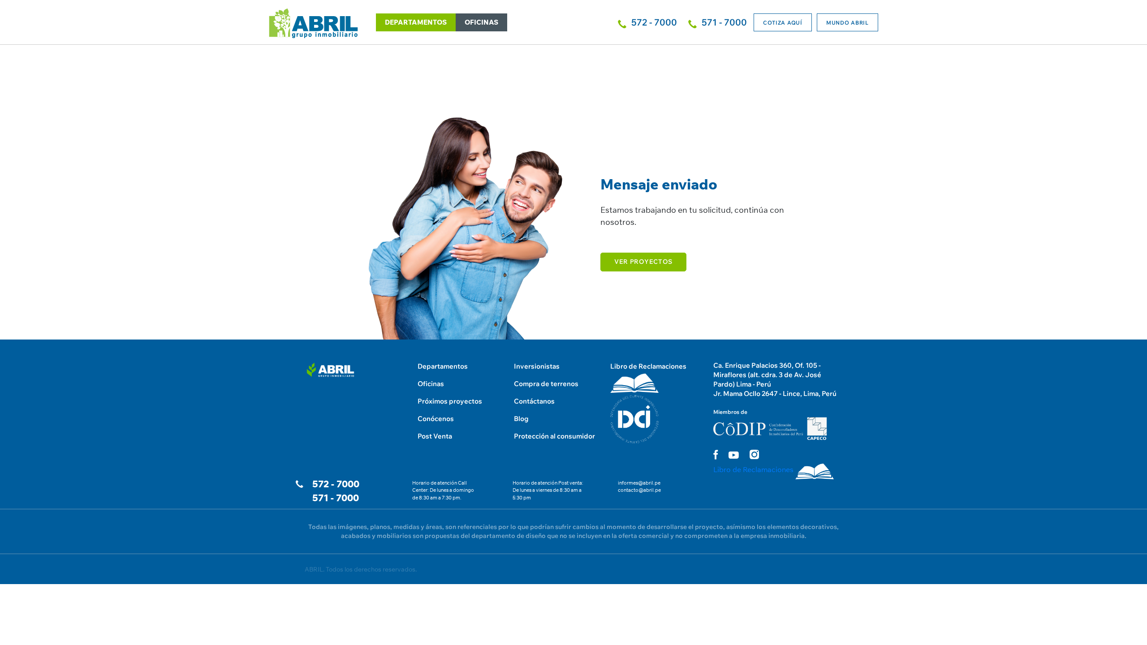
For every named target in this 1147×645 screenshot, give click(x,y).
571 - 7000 (335, 498)
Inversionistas (537, 366)
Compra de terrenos (546, 383)
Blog (521, 418)
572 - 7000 (335, 484)
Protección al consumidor (554, 436)
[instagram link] (754, 454)
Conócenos (436, 418)
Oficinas (431, 383)
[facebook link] (715, 454)
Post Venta (435, 436)
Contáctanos (534, 401)
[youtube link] (734, 455)
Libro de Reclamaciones (648, 366)
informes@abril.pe (639, 483)
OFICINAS (481, 22)
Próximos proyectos (450, 401)
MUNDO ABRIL (847, 22)
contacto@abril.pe (639, 490)
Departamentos (443, 366)
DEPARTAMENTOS (416, 22)
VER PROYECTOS (643, 262)
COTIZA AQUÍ (782, 22)
